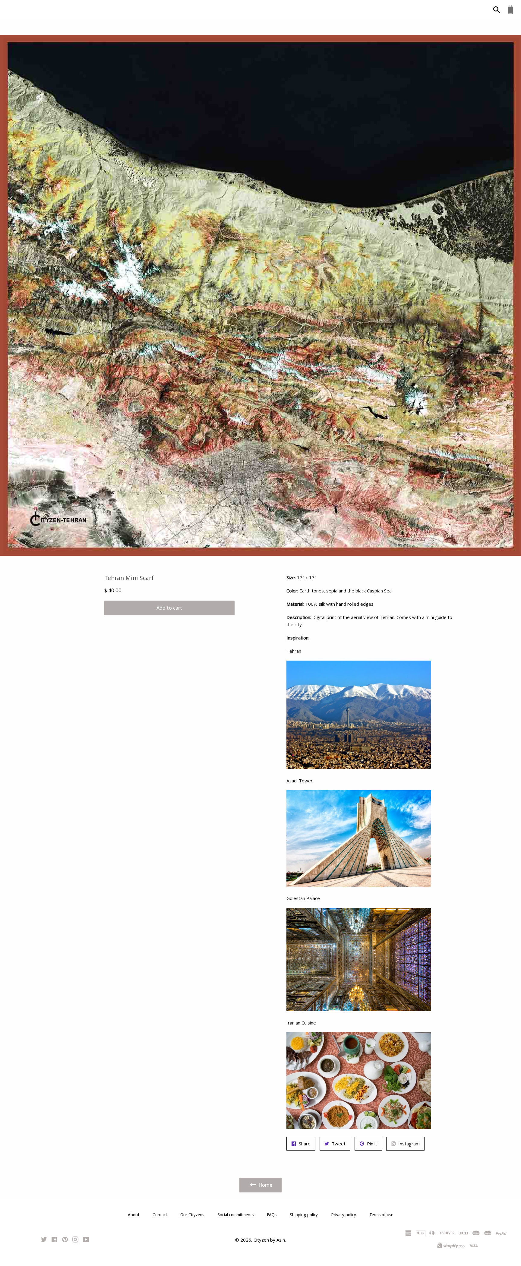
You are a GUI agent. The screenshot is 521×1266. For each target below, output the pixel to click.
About (133, 1214)
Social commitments (235, 1214)
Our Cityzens (192, 1214)
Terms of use (381, 1214)
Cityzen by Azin (269, 1240)
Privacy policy (343, 1214)
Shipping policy (304, 1214)
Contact (160, 1214)
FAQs (271, 1214)
